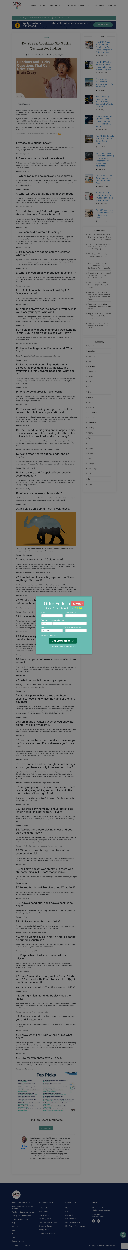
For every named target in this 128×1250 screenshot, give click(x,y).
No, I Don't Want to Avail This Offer (64, 646)
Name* (43, 613)
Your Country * (70, 613)
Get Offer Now (61, 641)
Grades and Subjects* (73, 627)
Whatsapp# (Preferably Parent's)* (53, 620)
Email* (43, 627)
